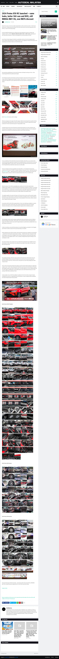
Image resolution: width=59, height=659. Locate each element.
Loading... (42, 156)
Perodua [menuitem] (13, 6)
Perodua (16, 2)
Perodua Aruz (49, 62)
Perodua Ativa (49, 64)
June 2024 (49, 102)
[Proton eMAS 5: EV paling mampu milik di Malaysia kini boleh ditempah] (7, 626)
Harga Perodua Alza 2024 (45, 186)
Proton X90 (49, 83)
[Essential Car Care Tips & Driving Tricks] (44, 44)
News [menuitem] (34, 6)
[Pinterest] (20, 603)
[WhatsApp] (17, 603)
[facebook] (57, 2)
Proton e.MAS (11, 2)
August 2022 (49, 121)
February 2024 (49, 111)
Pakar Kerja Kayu (44, 192)
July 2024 (49, 100)
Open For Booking (49, 56)
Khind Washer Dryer (44, 194)
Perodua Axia (49, 66)
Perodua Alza (49, 60)
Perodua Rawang (44, 167)
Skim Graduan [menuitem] (19, 6)
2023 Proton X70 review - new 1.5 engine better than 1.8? (51, 31)
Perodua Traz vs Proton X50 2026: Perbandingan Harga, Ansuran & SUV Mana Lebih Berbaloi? (48, 131)
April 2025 (49, 94)
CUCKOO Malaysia (44, 205)
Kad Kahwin (43, 198)
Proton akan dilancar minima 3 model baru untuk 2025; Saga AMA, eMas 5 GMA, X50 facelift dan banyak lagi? (48, 135)
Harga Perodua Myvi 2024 (45, 182)
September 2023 (49, 119)
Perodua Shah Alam (44, 171)
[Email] (22, 603)
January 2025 (49, 98)
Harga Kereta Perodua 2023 (49, 52)
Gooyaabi (16, 657)
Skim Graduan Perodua (45, 190)
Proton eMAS (43, 207)
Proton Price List (49, 79)
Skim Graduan (49, 85)
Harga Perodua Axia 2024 (45, 178)
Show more (45, 217)
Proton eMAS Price (44, 209)
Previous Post (3, 653)
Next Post (36, 653)
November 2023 (49, 115)
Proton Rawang (43, 165)
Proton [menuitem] (7, 6)
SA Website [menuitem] (39, 6)
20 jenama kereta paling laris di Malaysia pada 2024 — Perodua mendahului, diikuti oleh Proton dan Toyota (48, 23)
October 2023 (49, 117)
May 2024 (49, 104)
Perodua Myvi (49, 71)
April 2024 (49, 106)
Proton (7, 2)
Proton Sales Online (44, 163)
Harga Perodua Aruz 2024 (45, 188)
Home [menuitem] (4, 6)
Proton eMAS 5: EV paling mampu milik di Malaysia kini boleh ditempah (7, 632)
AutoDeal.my (3, 2)
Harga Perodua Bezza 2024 (46, 180)
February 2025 (49, 96)
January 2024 (49, 113)
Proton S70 (5, 171)
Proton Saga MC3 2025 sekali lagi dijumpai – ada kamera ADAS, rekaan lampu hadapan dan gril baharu (49, 140)
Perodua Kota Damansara (45, 169)
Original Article (4, 588)
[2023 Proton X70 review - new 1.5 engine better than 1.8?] (44, 31)
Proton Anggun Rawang (45, 196)
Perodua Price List (49, 73)
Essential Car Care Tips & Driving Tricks (51, 43)
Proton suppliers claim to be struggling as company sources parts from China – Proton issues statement (52, 37)
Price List (49, 75)
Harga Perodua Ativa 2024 (45, 184)
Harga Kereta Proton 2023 (49, 54)
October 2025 (49, 92)
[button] (2, 6)
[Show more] (24, 603)
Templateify (6, 657)
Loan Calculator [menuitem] (27, 6)
